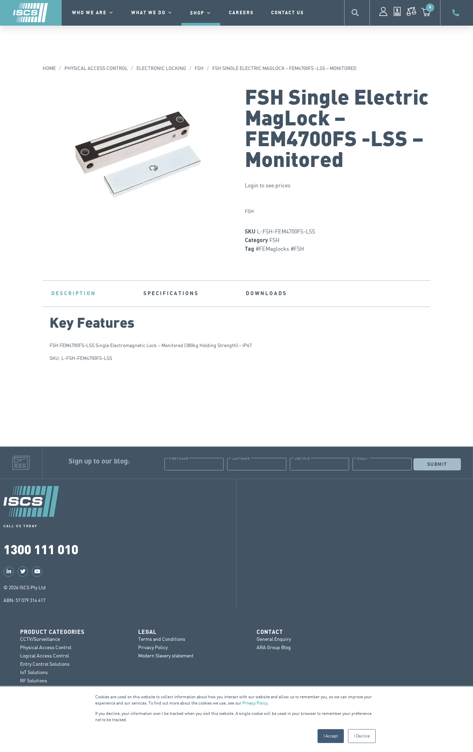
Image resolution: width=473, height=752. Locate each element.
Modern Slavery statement (166, 655)
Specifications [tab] (171, 293)
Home (49, 68)
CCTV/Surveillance (40, 639)
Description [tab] (73, 293)
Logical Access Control (44, 655)
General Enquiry (274, 639)
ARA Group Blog (274, 647)
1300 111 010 (40, 549)
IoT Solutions (34, 672)
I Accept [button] (330, 735)
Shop (197, 13)
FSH (199, 68)
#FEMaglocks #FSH (280, 248)
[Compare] (411, 11)
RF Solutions (33, 680)
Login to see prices (268, 185)
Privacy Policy (255, 703)
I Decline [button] (362, 735)
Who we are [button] (89, 12)
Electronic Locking (161, 68)
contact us (287, 12)
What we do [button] (148, 12)
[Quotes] (397, 11)
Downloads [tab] (266, 293)
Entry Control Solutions (45, 664)
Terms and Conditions (161, 639)
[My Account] (383, 11)
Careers (241, 12)
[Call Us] (457, 12)
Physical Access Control (96, 68)
